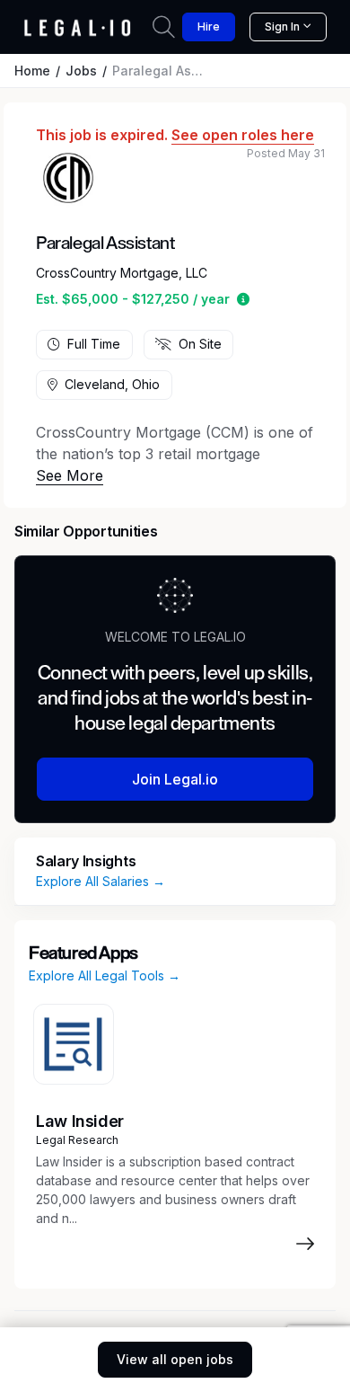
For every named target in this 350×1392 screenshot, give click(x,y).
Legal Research (77, 1140)
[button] (243, 299)
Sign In (282, 26)
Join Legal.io (175, 779)
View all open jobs (175, 1359)
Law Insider (80, 1121)
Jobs (81, 70)
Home (32, 70)
